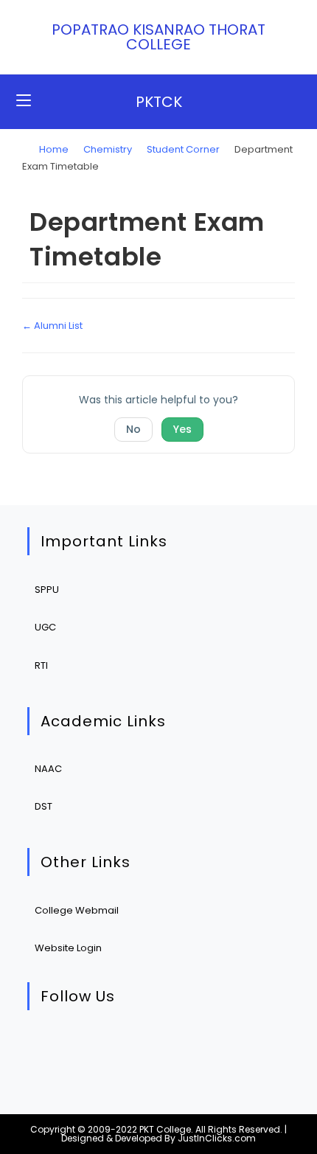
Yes (182, 429)
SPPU (47, 590)
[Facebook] (94, 1047)
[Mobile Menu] (23, 101)
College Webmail (77, 910)
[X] (49, 1047)
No (133, 429)
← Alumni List (52, 326)
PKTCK (159, 101)
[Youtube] (184, 1047)
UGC (45, 627)
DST (43, 806)
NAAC (48, 769)
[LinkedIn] (139, 1047)
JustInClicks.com (217, 1138)
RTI (41, 665)
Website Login (68, 948)
